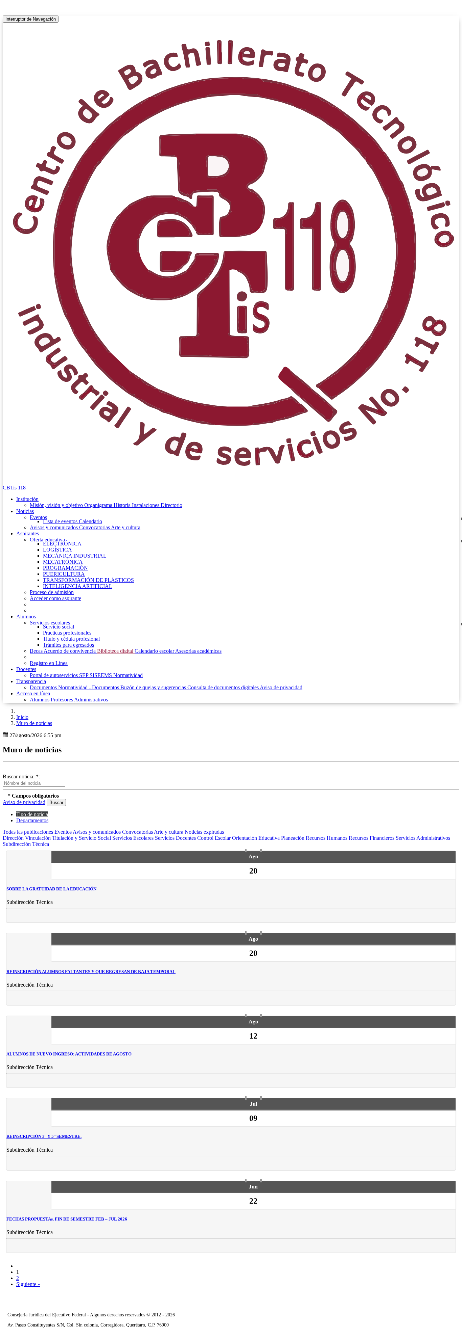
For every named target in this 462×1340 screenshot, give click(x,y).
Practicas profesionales (67, 633)
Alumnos (40, 699)
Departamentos (32, 820)
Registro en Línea (49, 663)
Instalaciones (146, 505)
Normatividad (128, 675)
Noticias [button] (25, 511)
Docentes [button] (26, 669)
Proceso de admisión (52, 592)
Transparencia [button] (31, 681)
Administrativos (91, 699)
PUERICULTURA (64, 574)
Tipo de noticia (32, 814)
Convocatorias (95, 527)
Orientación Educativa (256, 838)
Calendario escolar (155, 651)
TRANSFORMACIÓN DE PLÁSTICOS (88, 580)
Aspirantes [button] (27, 533)
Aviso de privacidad (281, 687)
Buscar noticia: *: (21, 776)
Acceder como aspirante (55, 598)
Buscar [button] (56, 802)
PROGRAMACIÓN (65, 568)
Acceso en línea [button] (33, 693)
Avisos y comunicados (54, 527)
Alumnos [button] (26, 616)
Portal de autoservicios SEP (60, 675)
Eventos (38, 517)
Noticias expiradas (204, 832)
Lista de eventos (61, 521)
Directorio (171, 505)
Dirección (14, 838)
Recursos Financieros (372, 838)
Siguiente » (28, 1284)
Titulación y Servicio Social (82, 838)
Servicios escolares (50, 622)
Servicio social (58, 626)
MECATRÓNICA (63, 562)
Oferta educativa (47, 539)
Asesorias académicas (198, 651)
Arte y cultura (125, 527)
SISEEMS (101, 675)
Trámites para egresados (68, 645)
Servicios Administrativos (423, 838)
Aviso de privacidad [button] (24, 802)
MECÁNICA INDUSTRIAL (75, 556)
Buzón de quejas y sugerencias (153, 687)
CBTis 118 (14, 487)
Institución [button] (27, 499)
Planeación (293, 838)
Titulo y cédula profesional (71, 639)
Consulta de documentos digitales (223, 687)
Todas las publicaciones (28, 832)
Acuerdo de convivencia (70, 651)
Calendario (90, 521)
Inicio (22, 717)
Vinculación (38, 838)
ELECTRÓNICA (62, 543)
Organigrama (99, 505)
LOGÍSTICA (57, 550)
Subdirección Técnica (26, 844)
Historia (123, 505)
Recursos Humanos (327, 838)
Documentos (44, 687)
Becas (37, 651)
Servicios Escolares (133, 838)
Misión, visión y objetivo (57, 505)
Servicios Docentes (176, 838)
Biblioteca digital (116, 651)
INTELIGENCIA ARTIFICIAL (77, 586)
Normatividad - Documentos (89, 687)
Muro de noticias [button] (34, 723)
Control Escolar (214, 838)
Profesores (62, 699)
